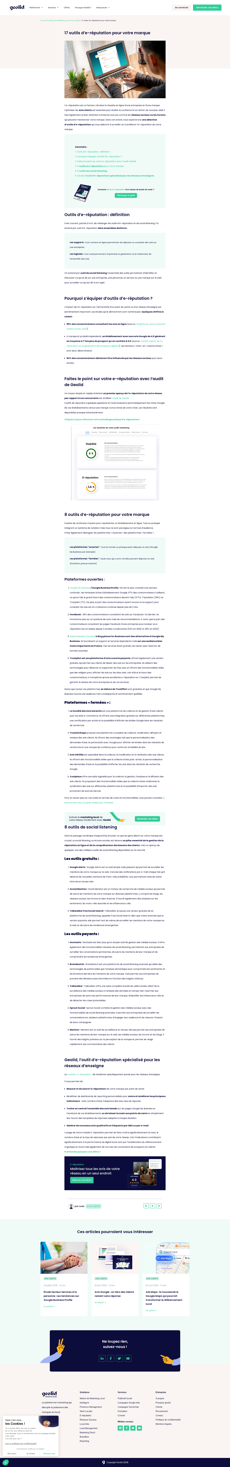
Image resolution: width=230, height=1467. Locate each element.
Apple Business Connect (82, 636)
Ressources (101, 7)
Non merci (12, 1453)
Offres (67, 7)
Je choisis (30, 1453)
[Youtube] (128, 1358)
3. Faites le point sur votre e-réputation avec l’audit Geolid (105, 161)
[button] (146, 1206)
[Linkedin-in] (102, 1358)
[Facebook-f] (110, 1358)
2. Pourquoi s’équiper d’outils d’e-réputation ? (98, 156)
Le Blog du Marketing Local (59, 20)
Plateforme (35, 7)
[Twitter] (119, 1358)
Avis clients (75, 20)
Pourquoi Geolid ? (83, 7)
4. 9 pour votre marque (99, 166)
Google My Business (80, 587)
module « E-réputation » (79, 1074)
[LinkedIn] (120, 1428)
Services (52, 7)
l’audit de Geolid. (120, 398)
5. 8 (91, 170)
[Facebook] (126, 1428)
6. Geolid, (114, 175)
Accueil (43, 20)
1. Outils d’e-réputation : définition (92, 151)
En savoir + (49, 1306)
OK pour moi (49, 1453)
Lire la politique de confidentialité (20, 1443)
